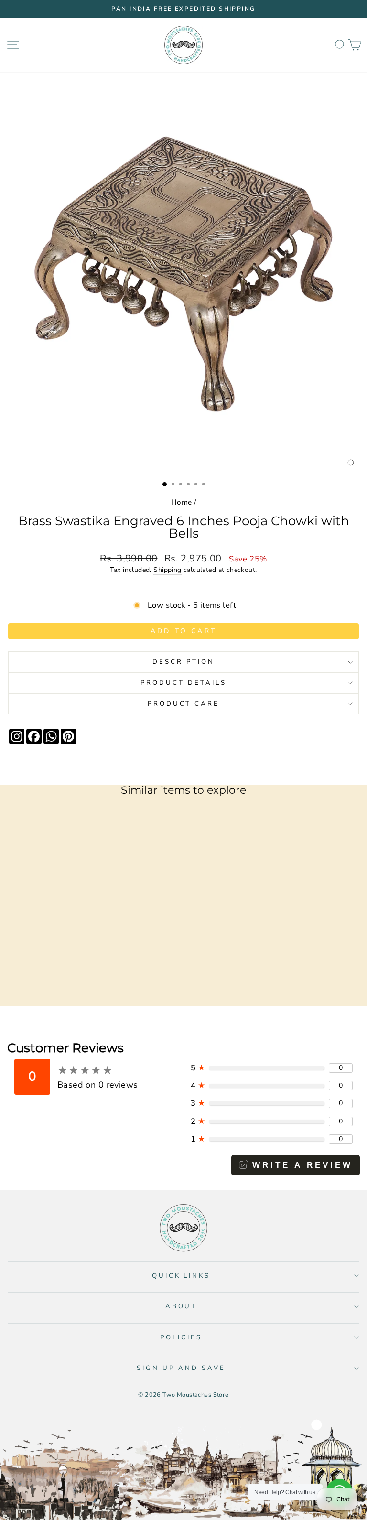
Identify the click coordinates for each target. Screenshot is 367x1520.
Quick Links (181, 1276)
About (181, 1306)
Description (183, 662)
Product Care (184, 704)
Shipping (167, 569)
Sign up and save (181, 1368)
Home (181, 502)
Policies (181, 1337)
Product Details (183, 683)
